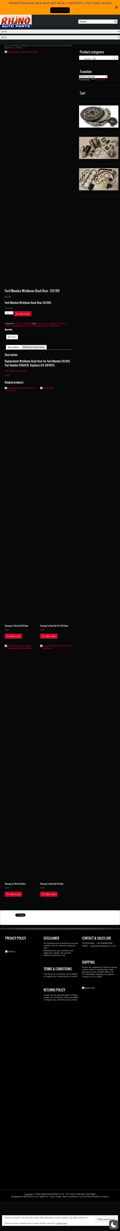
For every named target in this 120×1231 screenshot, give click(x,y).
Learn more (60, 10)
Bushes (47, 45)
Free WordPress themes (98, 1196)
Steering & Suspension (21, 45)
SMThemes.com (30, 1196)
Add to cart (24, 314)
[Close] (116, 7)
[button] (113, 1224)
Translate (101, 79)
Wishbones (55, 326)
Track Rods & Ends (40, 326)
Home (7, 45)
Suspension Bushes (20, 326)
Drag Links (42, 323)
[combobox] (98, 58)
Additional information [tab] (34, 347)
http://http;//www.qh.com (16, 371)
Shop (7, 375)
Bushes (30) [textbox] (97, 59)
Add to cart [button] (15, 636)
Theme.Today (55, 1196)
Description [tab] (13, 347)
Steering (27, 323)
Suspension (37, 45)
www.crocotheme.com (72, 1196)
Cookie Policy (61, 1223)
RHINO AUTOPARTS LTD (52, 1194)
